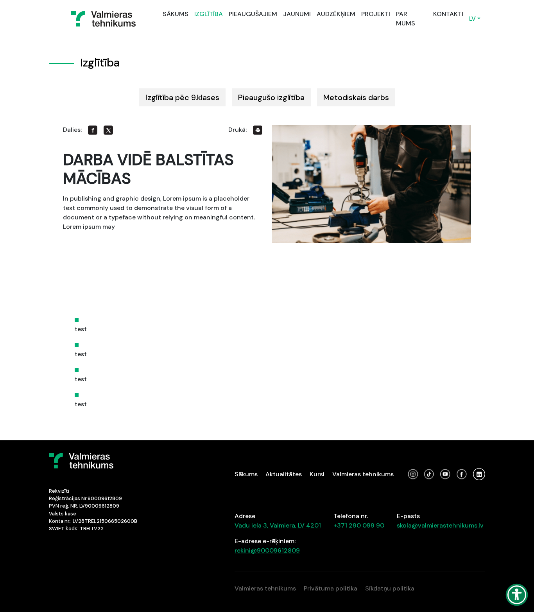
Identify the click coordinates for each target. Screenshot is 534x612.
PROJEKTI (375, 14)
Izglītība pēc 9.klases (182, 97)
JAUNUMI (297, 14)
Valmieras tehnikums (363, 474)
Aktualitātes (283, 474)
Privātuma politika (330, 588)
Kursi (317, 474)
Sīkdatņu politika (389, 588)
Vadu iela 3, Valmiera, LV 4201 (278, 525)
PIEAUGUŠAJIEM (253, 14)
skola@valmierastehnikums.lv (440, 525)
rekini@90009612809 (267, 550)
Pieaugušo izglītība (271, 97)
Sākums (246, 474)
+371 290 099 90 (358, 525)
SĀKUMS (175, 14)
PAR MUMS (405, 18)
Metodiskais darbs (356, 97)
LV (472, 18)
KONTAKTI (448, 14)
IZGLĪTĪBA (208, 14)
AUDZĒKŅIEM (336, 14)
